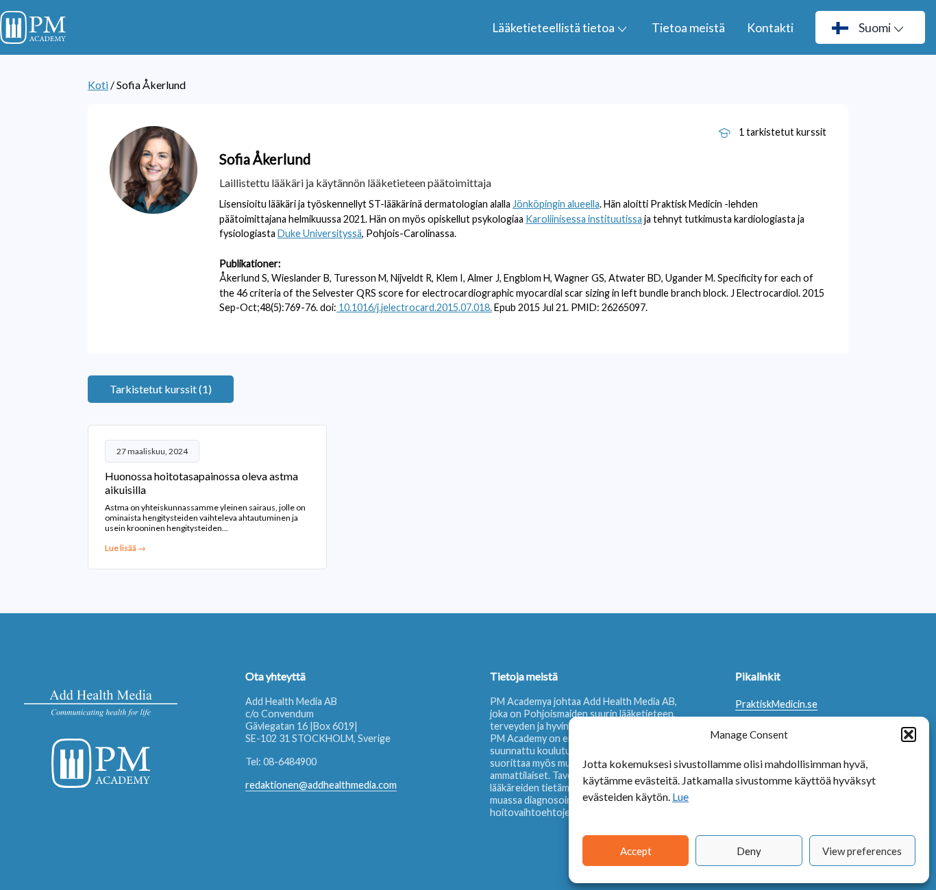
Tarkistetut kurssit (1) (161, 388)
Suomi (875, 28)
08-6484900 (290, 761)
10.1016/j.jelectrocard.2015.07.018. (414, 307)
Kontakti (770, 28)
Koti (98, 84)
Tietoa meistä (688, 28)
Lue (680, 796)
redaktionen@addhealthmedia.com (321, 785)
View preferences (862, 851)
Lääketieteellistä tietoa (553, 28)
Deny (749, 851)
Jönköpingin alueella (556, 204)
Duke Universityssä (320, 233)
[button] (908, 734)
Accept (636, 851)
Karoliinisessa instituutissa (584, 219)
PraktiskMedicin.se (776, 704)
